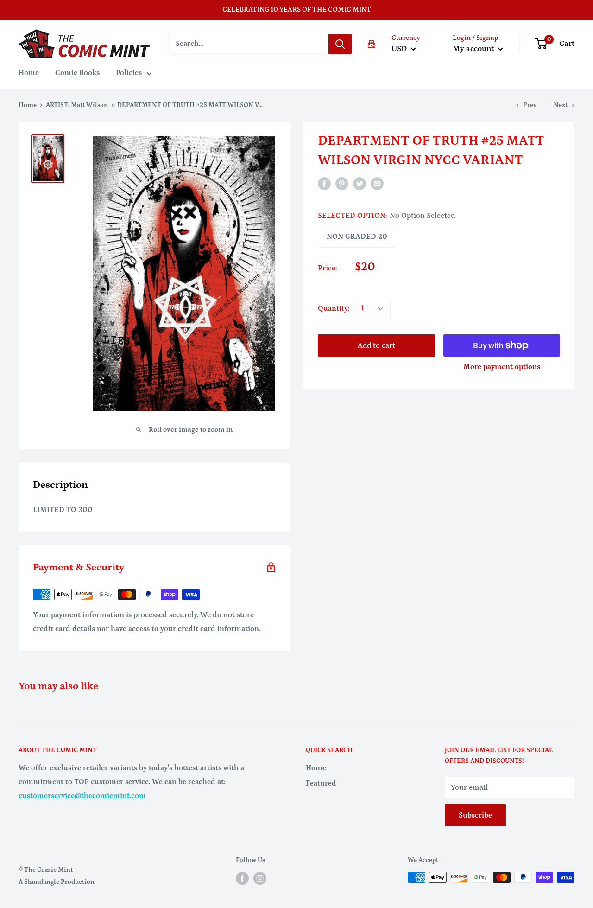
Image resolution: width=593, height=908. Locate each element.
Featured (321, 783)
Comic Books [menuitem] (77, 73)
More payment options (501, 367)
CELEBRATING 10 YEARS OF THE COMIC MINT (296, 9)
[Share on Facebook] (324, 183)
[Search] (340, 44)
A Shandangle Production (57, 882)
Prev (529, 105)
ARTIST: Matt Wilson (77, 105)
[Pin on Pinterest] (341, 183)
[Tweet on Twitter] (359, 183)
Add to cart (376, 345)
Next (561, 105)
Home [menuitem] (29, 73)
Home (28, 105)
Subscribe (475, 815)
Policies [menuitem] (129, 73)
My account (474, 48)
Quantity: (333, 308)
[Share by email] (377, 183)
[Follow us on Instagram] (259, 878)
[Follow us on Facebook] (242, 878)
